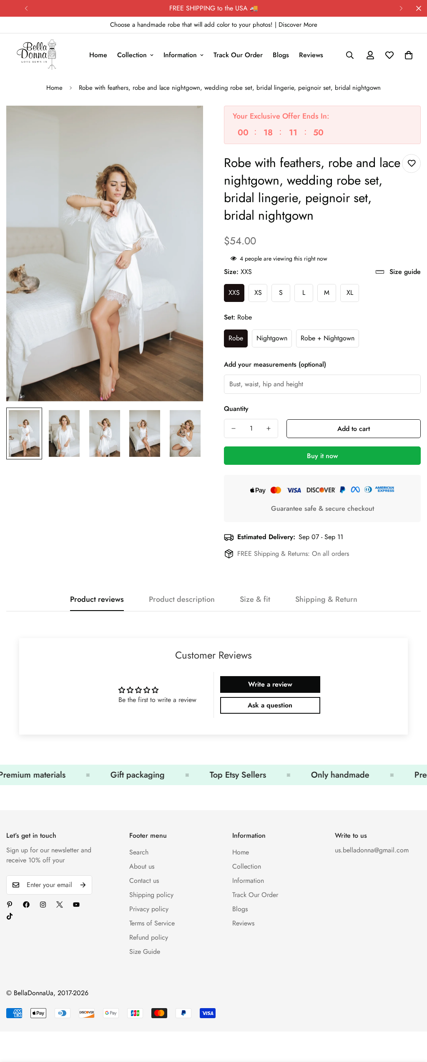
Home (98, 55)
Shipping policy (151, 895)
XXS (234, 292)
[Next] (401, 8)
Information (180, 55)
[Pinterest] (9, 904)
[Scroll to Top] (410, 1016)
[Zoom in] (185, 123)
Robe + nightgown (327, 338)
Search (138, 852)
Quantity (236, 408)
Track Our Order (238, 55)
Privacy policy (148, 909)
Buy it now (322, 456)
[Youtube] (76, 904)
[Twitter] (59, 904)
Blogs (281, 55)
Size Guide (144, 951)
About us (141, 866)
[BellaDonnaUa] (36, 55)
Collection (132, 55)
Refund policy (148, 937)
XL (350, 292)
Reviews (311, 55)
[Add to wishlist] (411, 163)
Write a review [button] (270, 684)
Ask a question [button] (270, 705)
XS (258, 292)
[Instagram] (43, 904)
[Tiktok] (9, 916)
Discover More (298, 24)
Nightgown (271, 338)
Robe (236, 338)
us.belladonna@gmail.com (372, 850)
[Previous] (26, 8)
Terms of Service (152, 923)
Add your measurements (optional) (275, 364)
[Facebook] (26, 904)
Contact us (144, 880)
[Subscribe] (83, 885)
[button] (408, 55)
